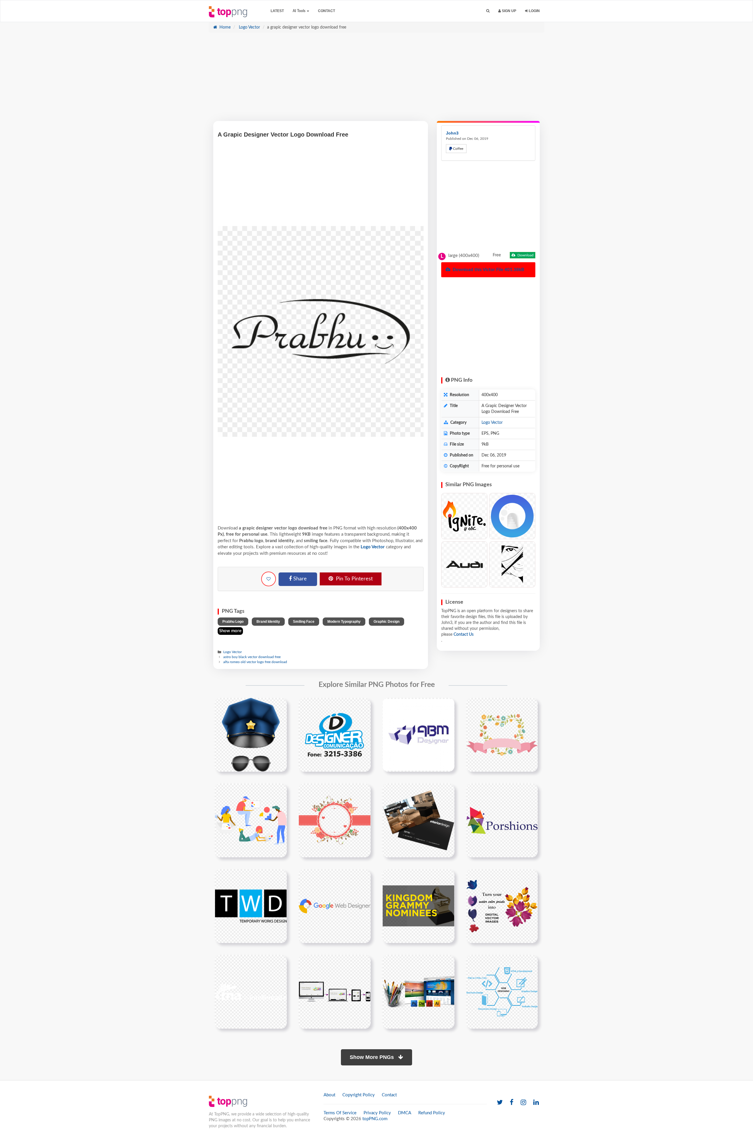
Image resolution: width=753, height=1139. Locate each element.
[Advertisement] (376, 80)
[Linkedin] (536, 1102)
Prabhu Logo (233, 622)
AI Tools (299, 11)
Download (525, 255)
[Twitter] (500, 1102)
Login (534, 11)
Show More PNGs (372, 1057)
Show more (230, 631)
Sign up (508, 11)
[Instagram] (523, 1102)
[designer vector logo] (335, 735)
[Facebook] (512, 1102)
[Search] (488, 11)
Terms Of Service (340, 1113)
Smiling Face (303, 622)
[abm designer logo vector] (418, 735)
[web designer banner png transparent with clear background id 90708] (418, 991)
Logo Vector (249, 27)
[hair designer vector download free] (512, 564)
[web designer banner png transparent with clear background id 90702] (335, 991)
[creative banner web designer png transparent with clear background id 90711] (502, 991)
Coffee (457, 148)
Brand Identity (268, 622)
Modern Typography (344, 622)
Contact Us (464, 634)
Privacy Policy (377, 1113)
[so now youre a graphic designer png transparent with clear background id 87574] (418, 906)
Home (224, 27)
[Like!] (268, 579)
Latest (277, 11)
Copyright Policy (358, 1095)
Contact (326, 11)
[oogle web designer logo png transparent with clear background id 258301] (335, 906)
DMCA (404, 1113)
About (329, 1095)
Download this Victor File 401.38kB (488, 270)
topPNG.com (374, 1119)
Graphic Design (386, 622)
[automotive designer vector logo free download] (464, 564)
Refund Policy (431, 1113)
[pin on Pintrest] (279, 706)
